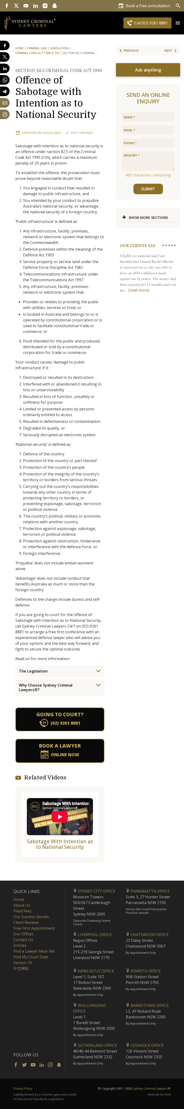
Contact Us (23, 939)
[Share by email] (5, 103)
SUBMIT (148, 189)
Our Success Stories (31, 916)
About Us (21, 905)
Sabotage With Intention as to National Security (60, 844)
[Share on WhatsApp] (5, 80)
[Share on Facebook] (5, 45)
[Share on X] (5, 57)
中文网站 (21, 968)
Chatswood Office (149, 934)
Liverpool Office (94, 934)
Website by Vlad (159, 1094)
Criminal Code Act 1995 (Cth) (37, 53)
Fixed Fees (22, 911)
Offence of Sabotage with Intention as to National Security (58, 94)
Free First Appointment (34, 928)
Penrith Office (145, 971)
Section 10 (22, 962)
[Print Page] (5, 114)
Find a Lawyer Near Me (34, 951)
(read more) (138, 290)
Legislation (59, 48)
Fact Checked (82, 132)
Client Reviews (26, 922)
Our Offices (23, 934)
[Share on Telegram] (5, 91)
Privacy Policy (22, 1088)
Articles (20, 945)
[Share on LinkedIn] (5, 68)
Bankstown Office (149, 1005)
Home (19, 48)
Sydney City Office (96, 891)
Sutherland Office (97, 1045)
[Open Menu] (177, 22)
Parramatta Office (150, 891)
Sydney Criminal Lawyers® (151, 1088)
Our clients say (137, 246)
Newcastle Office (95, 971)
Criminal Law (37, 48)
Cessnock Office (147, 1045)
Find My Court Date (30, 957)
